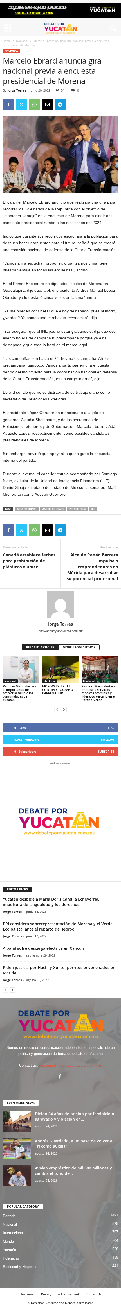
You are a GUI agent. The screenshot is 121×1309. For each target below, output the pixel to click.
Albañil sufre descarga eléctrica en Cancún (43, 948)
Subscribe (106, 751)
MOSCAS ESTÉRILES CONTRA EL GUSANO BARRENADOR (57, 689)
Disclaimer (27, 1294)
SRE (93, 509)
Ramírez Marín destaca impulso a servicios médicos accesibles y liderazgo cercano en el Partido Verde (98, 693)
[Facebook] (8, 104)
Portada (9, 1216)
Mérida (8, 1241)
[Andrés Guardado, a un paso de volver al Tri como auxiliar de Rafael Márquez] (17, 1148)
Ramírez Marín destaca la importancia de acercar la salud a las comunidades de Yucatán (19, 693)
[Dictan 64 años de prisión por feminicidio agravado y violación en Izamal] (17, 1121)
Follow (107, 739)
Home (7, 41)
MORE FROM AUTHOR (79, 647)
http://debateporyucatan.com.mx (61, 631)
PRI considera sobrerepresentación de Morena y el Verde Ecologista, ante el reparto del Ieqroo (58, 926)
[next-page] (64, 709)
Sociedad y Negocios (20, 1267)
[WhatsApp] (34, 104)
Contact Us (93, 1294)
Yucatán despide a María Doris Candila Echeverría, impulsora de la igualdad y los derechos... (51, 901)
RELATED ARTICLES (40, 647)
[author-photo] (60, 604)
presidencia (77, 509)
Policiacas (11, 1258)
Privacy (46, 1294)
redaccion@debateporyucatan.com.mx (70, 1065)
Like (111, 728)
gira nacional (27, 509)
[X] (21, 104)
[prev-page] (57, 709)
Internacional (13, 1233)
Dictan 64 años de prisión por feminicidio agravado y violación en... (74, 1116)
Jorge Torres (16, 90)
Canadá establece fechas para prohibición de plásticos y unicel (29, 560)
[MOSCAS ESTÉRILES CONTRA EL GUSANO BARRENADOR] (60, 669)
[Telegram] (60, 104)
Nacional (22, 41)
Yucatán (9, 1250)
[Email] (47, 104)
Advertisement (68, 1294)
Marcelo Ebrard (53, 509)
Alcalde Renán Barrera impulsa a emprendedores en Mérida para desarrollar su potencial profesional (92, 566)
